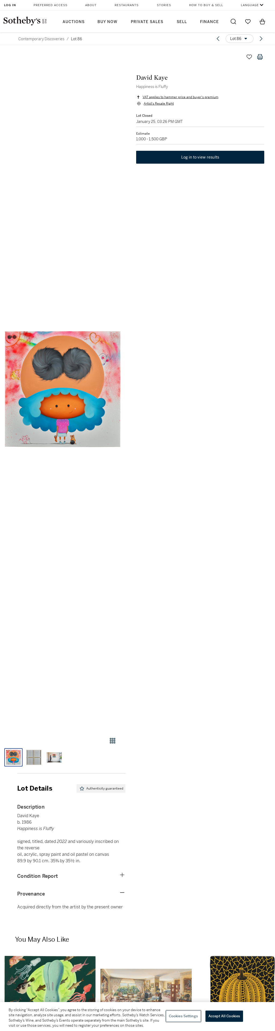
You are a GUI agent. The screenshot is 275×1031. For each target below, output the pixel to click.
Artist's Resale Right (159, 103)
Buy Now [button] (107, 22)
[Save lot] (249, 57)
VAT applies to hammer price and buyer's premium (180, 97)
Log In (10, 5)
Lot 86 (76, 38)
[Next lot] (261, 38)
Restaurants (127, 5)
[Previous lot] (218, 38)
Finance (209, 22)
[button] (62, 389)
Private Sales (147, 22)
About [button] (91, 5)
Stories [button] (164, 5)
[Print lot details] (260, 57)
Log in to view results (200, 157)
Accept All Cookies (224, 1016)
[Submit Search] (233, 21)
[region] (137, 1016)
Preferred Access (50, 5)
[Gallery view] (112, 740)
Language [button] (250, 5)
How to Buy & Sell (206, 5)
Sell (182, 22)
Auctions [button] (74, 22)
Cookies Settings (183, 1016)
